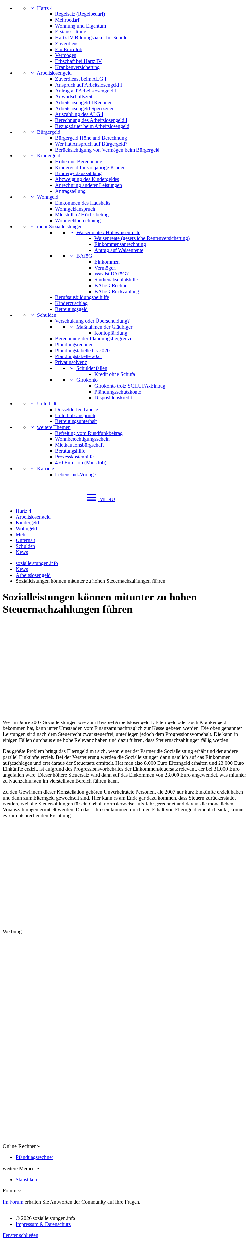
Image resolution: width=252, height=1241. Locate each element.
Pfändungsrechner (74, 344)
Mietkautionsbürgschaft (79, 445)
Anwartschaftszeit (73, 96)
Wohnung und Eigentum (80, 26)
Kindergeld (48, 155)
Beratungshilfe (70, 451)
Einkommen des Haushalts (82, 203)
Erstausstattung (70, 31)
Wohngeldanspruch (75, 209)
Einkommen (107, 262)
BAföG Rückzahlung (116, 291)
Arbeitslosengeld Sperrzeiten (85, 108)
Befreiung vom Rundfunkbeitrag (89, 433)
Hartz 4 (44, 8)
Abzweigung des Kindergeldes (87, 179)
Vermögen (65, 55)
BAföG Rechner (111, 285)
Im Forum (13, 1202)
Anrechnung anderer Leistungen (88, 185)
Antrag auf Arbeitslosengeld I (85, 90)
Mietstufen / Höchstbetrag (82, 214)
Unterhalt (46, 403)
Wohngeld (47, 197)
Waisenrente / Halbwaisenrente (108, 232)
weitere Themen (54, 427)
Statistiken (26, 1179)
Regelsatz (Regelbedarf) (80, 14)
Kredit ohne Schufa (114, 374)
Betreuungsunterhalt (76, 421)
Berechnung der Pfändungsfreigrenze (93, 338)
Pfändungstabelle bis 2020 (82, 350)
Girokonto (87, 380)
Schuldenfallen (91, 368)
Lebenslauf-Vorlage (75, 474)
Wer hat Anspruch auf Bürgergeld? (91, 144)
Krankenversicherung (77, 67)
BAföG (84, 256)
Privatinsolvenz (71, 362)
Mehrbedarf (67, 20)
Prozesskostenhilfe (74, 456)
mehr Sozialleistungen (60, 226)
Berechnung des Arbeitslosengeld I (91, 120)
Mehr (21, 534)
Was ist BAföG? (111, 273)
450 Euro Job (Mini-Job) (80, 462)
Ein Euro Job (68, 49)
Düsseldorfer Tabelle (76, 409)
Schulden (46, 315)
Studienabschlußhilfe (116, 279)
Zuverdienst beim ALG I (80, 79)
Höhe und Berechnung (78, 161)
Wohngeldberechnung (78, 220)
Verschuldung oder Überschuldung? (92, 321)
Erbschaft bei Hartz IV (78, 61)
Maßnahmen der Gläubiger (104, 327)
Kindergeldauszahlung (78, 173)
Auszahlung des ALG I (79, 114)
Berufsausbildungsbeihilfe (82, 297)
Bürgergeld (48, 132)
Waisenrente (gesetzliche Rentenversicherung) (142, 238)
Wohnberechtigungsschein (82, 439)
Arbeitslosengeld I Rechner (83, 102)
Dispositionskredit (113, 397)
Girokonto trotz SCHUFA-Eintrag (129, 386)
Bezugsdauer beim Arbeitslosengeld (92, 126)
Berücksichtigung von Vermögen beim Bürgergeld (107, 150)
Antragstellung (70, 191)
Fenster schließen (20, 1235)
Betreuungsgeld (71, 309)
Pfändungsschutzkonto (117, 392)
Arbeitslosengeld (54, 73)
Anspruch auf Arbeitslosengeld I (88, 85)
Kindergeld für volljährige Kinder (90, 167)
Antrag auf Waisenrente (118, 250)
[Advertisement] (126, 668)
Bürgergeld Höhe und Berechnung (91, 138)
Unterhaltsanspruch (75, 415)
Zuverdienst (67, 43)
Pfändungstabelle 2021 (78, 356)
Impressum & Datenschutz (43, 1224)
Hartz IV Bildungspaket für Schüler (92, 37)
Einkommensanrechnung (120, 244)
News (22, 552)
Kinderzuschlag (71, 303)
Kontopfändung (110, 333)
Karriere (45, 468)
